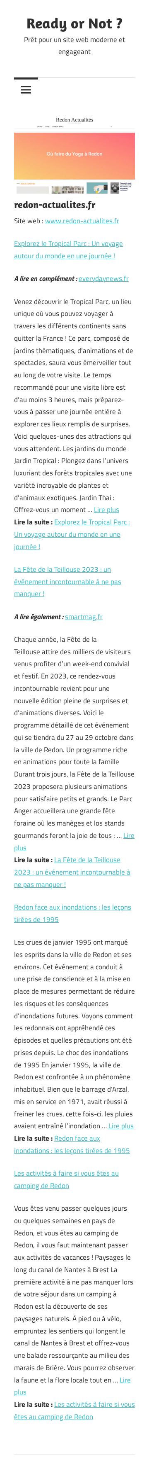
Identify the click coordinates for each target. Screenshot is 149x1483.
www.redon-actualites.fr (82, 220)
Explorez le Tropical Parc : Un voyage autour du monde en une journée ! (72, 534)
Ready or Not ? (74, 23)
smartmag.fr (84, 616)
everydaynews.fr (104, 278)
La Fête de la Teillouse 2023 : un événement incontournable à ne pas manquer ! (67, 581)
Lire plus (106, 509)
